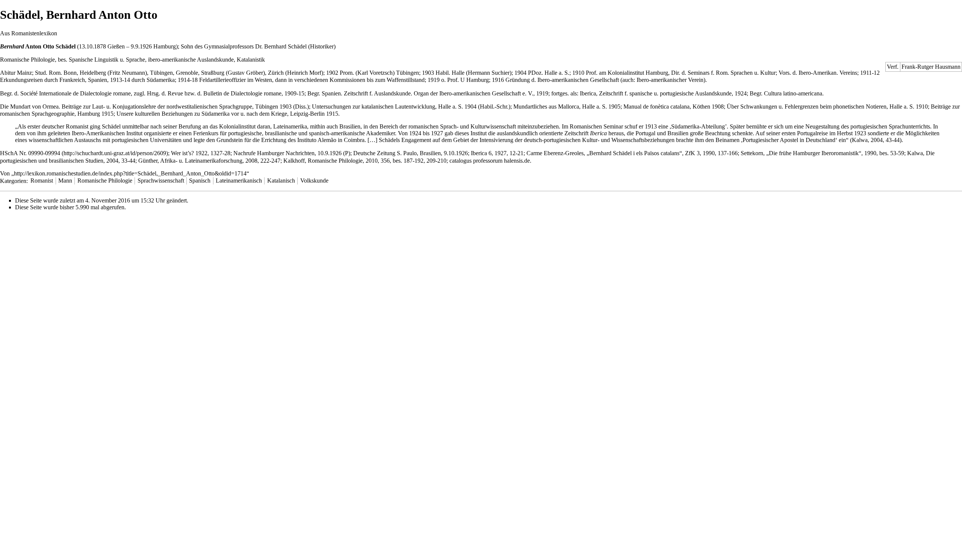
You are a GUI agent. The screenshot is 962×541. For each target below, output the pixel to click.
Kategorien (13, 180)
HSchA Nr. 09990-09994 (30, 153)
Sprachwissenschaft (161, 180)
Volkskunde (314, 180)
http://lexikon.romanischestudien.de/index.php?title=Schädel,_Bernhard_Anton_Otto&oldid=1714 (130, 173)
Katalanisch (281, 180)
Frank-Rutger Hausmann (930, 66)
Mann (65, 180)
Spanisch (199, 180)
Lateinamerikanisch (239, 180)
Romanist (41, 180)
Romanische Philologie (104, 180)
